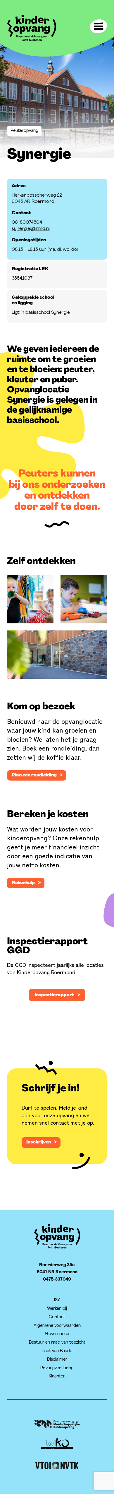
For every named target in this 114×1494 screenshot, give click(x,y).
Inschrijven (38, 1142)
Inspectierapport (54, 995)
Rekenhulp (23, 882)
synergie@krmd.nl (31, 228)
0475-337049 (57, 1279)
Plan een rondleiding (34, 775)
